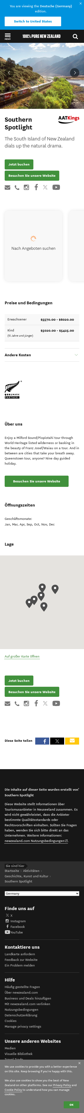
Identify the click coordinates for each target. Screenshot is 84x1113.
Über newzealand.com (21, 993)
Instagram (18, 921)
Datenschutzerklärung (21, 1015)
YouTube (16, 932)
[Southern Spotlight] (68, 120)
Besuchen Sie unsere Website (32, 175)
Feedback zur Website (21, 960)
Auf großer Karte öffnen (22, 656)
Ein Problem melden (20, 965)
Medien (10, 1048)
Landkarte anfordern (20, 954)
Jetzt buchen (19, 164)
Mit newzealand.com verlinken (27, 1004)
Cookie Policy (13, 1089)
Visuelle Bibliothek (18, 1054)
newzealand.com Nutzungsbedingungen (36, 841)
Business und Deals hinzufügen (28, 998)
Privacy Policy (62, 1085)
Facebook (17, 927)
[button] (7, 36)
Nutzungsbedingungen (21, 1010)
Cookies (11, 1021)
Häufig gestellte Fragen (22, 987)
